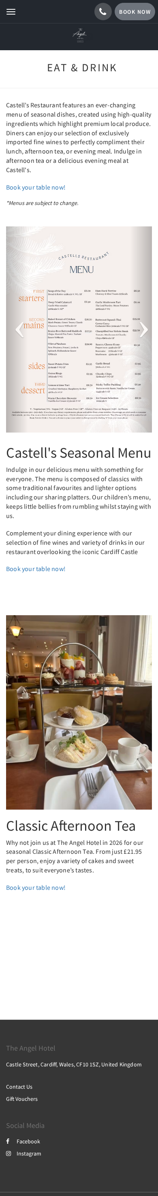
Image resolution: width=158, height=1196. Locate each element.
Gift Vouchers (22, 1098)
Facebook (28, 1141)
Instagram (29, 1153)
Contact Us (19, 1086)
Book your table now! (36, 187)
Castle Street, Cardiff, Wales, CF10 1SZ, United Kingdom (74, 1064)
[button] (17, 329)
